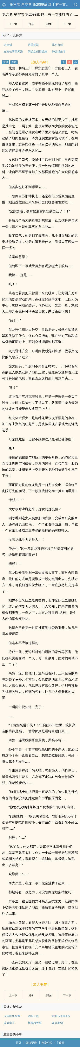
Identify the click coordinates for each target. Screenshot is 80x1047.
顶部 (61, 1042)
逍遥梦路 (33, 44)
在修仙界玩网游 (13, 51)
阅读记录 (31, 1042)
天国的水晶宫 (12, 1016)
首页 (18, 1042)
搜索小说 (46, 1042)
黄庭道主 (9, 1023)
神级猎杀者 (59, 51)
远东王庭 (33, 1016)
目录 (31, 24)
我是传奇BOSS (61, 1016)
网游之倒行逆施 (37, 51)
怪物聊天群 (35, 1023)
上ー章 (13, 24)
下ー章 (67, 24)
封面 (49, 24)
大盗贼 (8, 44)
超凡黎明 (57, 1023)
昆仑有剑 (57, 44)
